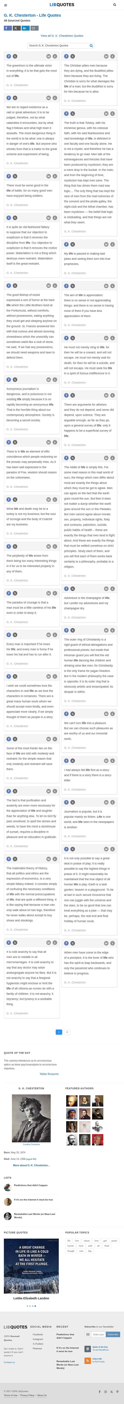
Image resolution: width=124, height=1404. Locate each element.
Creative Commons (31, 1144)
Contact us (9, 1362)
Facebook (38, 1334)
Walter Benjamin (49, 1074)
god (105, 1241)
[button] (114, 4)
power (114, 1241)
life (68, 1241)
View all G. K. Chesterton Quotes (62, 35)
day (90, 1251)
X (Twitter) (38, 1344)
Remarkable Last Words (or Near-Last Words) (68, 1364)
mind (81, 1246)
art (98, 1246)
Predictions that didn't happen (31, 1185)
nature (87, 1241)
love (77, 1241)
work (90, 1246)
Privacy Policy (27, 1395)
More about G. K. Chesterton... (31, 1165)
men (81, 1251)
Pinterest (37, 1348)
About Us (42, 1395)
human (70, 1246)
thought (70, 1251)
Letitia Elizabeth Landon (31, 1298)
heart (106, 1246)
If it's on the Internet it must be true (33, 1199)
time (96, 1241)
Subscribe (113, 1334)
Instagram (38, 1339)
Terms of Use (10, 1395)
